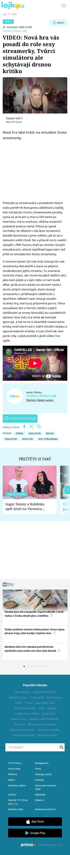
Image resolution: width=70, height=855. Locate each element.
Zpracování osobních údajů (45, 787)
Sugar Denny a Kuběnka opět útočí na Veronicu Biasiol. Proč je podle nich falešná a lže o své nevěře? (26, 506)
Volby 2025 (48, 713)
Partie (18, 703)
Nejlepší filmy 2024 (44, 692)
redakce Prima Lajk (15, 31)
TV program (37, 697)
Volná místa (14, 768)
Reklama (12, 774)
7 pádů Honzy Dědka (27, 713)
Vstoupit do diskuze (22, 418)
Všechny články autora (39, 400)
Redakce (39, 800)
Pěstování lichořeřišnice (42, 724)
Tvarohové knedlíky (48, 729)
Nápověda (40, 794)
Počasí (29, 703)
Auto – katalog (47, 708)
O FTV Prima (14, 763)
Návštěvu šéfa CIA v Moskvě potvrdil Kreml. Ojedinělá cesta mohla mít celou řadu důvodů (31, 648)
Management (41, 763)
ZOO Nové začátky (25, 708)
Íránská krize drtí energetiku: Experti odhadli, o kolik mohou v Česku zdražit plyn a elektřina (34, 613)
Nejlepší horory (18, 697)
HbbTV (11, 780)
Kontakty (39, 780)
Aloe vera (19, 724)
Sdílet (56, 23)
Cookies (12, 794)
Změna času (54, 697)
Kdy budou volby (45, 703)
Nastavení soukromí (45, 809)
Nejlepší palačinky (24, 735)
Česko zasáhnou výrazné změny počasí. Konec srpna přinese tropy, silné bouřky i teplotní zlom (34, 631)
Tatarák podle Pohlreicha (44, 719)
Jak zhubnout (22, 692)
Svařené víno (18, 719)
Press (38, 768)
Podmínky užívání (17, 785)
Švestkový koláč (47, 735)
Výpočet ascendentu (22, 729)
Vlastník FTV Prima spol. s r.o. (17, 802)
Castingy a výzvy (43, 774)
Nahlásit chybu (15, 809)
